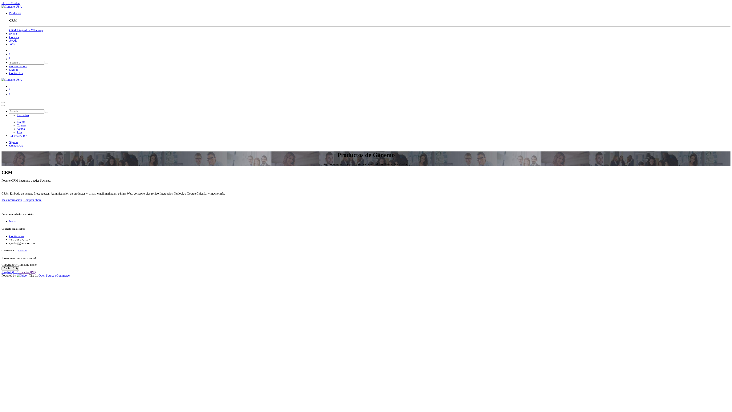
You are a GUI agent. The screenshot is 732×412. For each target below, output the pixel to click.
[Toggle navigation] (3, 102)
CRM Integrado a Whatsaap (26, 30)
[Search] (46, 63)
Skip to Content (11, 3)
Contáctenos (16, 236)
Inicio (12, 221)
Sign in (13, 69)
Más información (12, 200)
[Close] (3, 105)
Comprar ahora (32, 200)
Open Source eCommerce (54, 275)
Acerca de (22, 250)
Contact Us (16, 73)
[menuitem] (15, 13)
